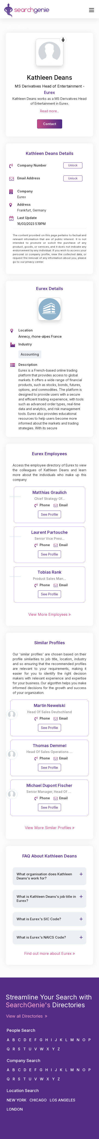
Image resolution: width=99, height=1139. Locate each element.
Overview (15, 25)
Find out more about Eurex (48, 953)
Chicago (38, 1100)
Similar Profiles (20, 73)
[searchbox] (26, 107)
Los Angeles (62, 1100)
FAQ (11, 85)
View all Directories (25, 1016)
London (15, 1109)
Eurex (49, 92)
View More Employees (48, 614)
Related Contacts (22, 61)
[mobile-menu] (91, 10)
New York (16, 1100)
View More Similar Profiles (48, 827)
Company (15, 49)
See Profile (49, 514)
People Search (20, 97)
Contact (14, 37)
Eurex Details (49, 288)
